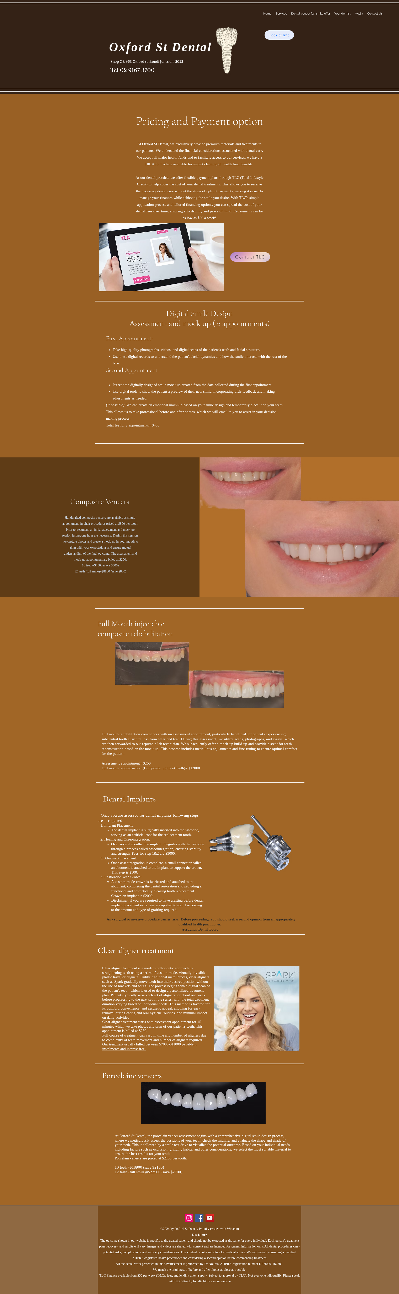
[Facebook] (199, 1218)
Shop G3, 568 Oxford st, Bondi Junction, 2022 (147, 62)
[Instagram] (189, 1218)
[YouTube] (210, 1218)
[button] (281, 13)
